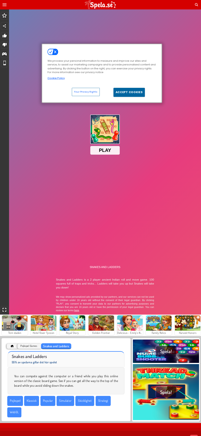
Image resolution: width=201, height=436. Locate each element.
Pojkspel (15, 401)
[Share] (4, 26)
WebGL (14, 412)
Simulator (65, 401)
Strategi (103, 401)
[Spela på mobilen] (4, 63)
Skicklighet (85, 401)
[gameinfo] (4, 54)
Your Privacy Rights (86, 91)
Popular (48, 401)
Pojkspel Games (28, 346)
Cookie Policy (56, 78)
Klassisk (32, 401)
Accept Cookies (129, 92)
